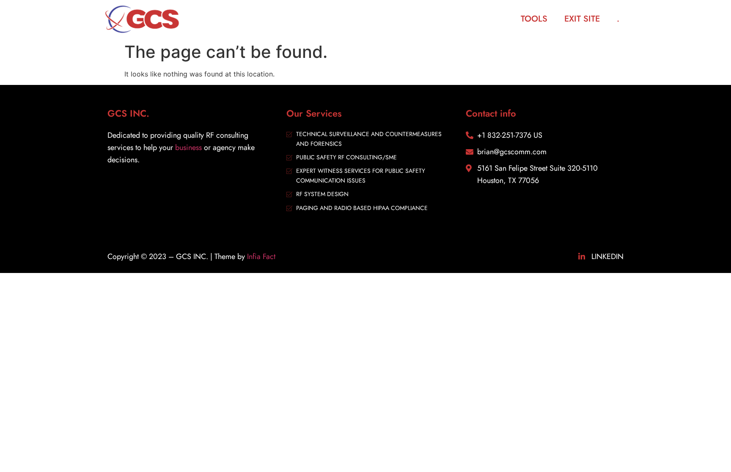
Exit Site (582, 19)
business (188, 147)
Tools (534, 19)
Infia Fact (261, 256)
